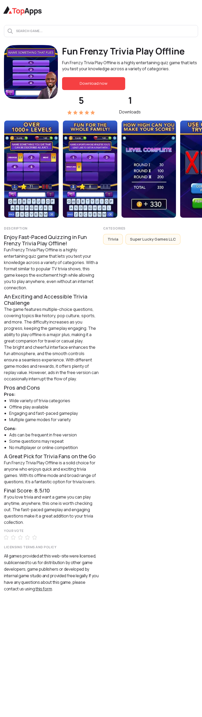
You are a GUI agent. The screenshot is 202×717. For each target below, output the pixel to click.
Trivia (113, 239)
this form (44, 589)
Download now (94, 83)
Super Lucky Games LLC (153, 239)
